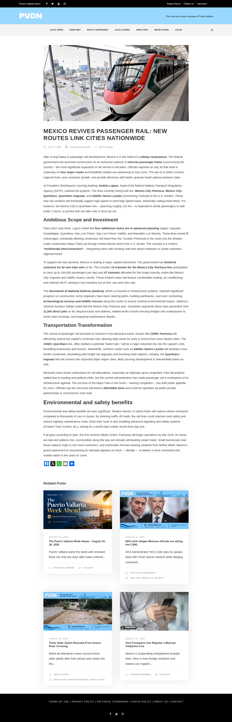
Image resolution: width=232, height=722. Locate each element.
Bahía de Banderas (78, 679)
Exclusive (88, 568)
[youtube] (59, 3)
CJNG (132, 578)
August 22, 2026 (135, 638)
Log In (178, 30)
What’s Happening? (98, 30)
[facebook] (47, 3)
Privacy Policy (83, 701)
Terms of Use (59, 701)
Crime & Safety (61, 674)
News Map (75, 30)
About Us (161, 701)
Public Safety (97, 679)
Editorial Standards (113, 701)
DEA (138, 578)
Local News (56, 30)
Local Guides (122, 30)
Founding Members (64, 568)
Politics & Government (142, 573)
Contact (177, 701)
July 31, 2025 (54, 147)
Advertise (202, 3)
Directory (142, 30)
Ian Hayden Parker (80, 147)
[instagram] (65, 3)
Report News (174, 3)
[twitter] (52, 3)
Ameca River (60, 679)
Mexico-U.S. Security (153, 578)
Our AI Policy (141, 701)
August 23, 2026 (58, 537)
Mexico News (162, 30)
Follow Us (189, 3)
